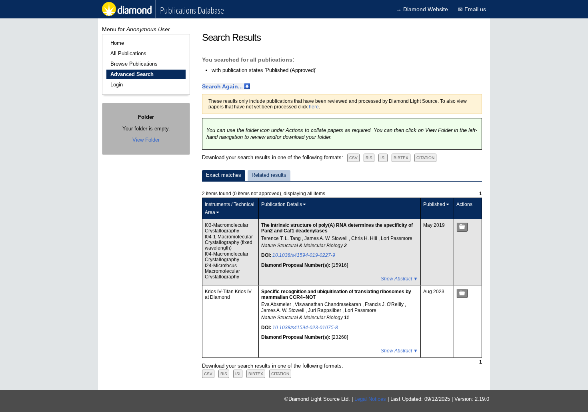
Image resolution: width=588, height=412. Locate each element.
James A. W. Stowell (326, 238)
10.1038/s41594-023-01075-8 (305, 327)
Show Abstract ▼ (399, 279)
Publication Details (281, 204)
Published (434, 204)
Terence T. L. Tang (281, 238)
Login (116, 85)
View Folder (146, 140)
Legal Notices (370, 399)
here (314, 106)
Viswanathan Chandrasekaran (328, 304)
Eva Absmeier (276, 304)
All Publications (128, 53)
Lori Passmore (396, 238)
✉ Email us (472, 9)
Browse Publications (134, 64)
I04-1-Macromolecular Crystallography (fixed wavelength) (229, 242)
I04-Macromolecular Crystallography (226, 256)
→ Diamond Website (422, 9)
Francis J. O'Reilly (385, 304)
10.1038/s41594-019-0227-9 (303, 255)
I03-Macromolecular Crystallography (226, 228)
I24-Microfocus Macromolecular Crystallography (222, 271)
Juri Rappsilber (325, 310)
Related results (269, 175)
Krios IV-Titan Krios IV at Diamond (228, 294)
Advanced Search (132, 74)
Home (117, 43)
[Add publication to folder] (462, 227)
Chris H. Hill (364, 238)
